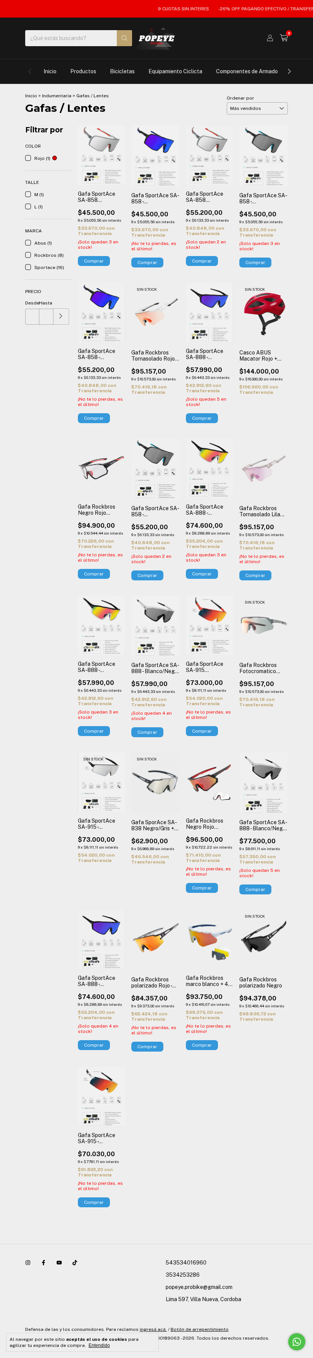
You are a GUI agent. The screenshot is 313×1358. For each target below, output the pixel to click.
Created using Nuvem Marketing (157, 272)
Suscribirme (156, 244)
